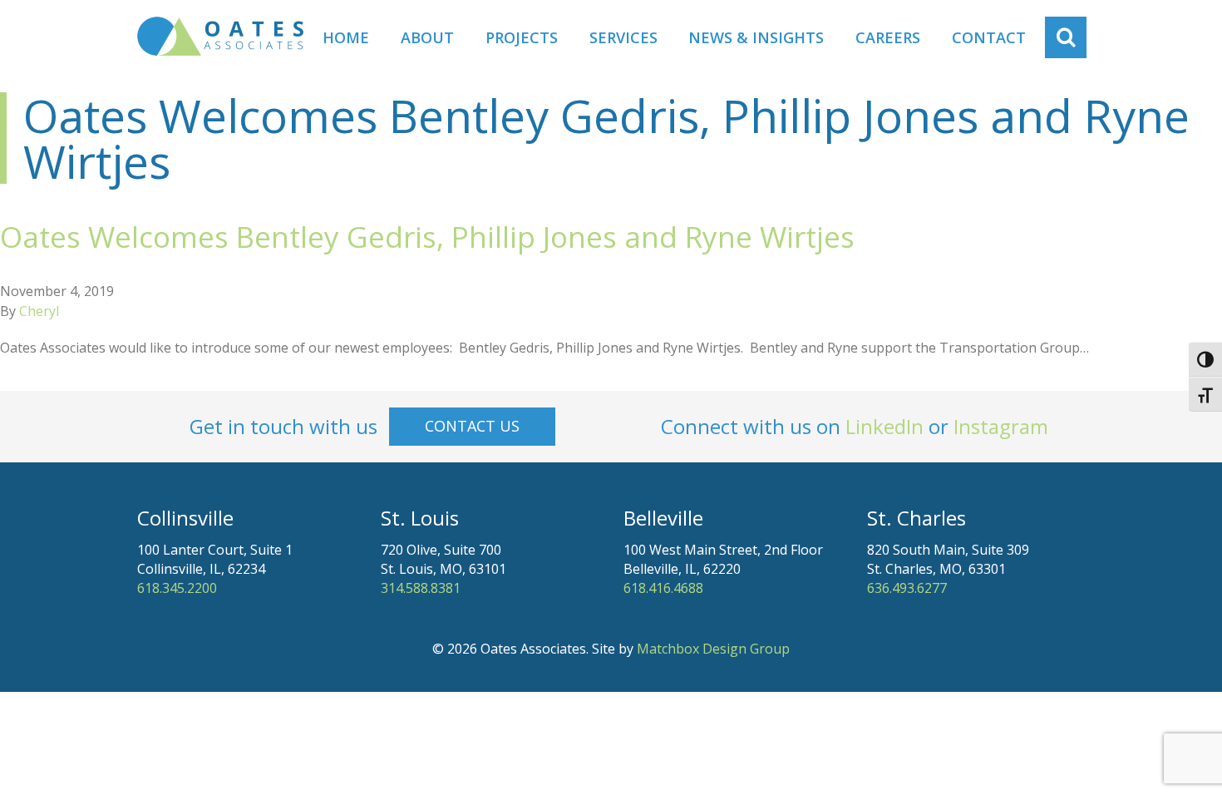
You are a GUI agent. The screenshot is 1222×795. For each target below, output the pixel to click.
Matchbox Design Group (713, 648)
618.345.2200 (177, 588)
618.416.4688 (663, 588)
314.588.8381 (421, 588)
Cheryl (39, 311)
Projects (521, 37)
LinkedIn (884, 426)
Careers (887, 37)
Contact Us (472, 426)
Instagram (1000, 426)
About (427, 37)
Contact (989, 37)
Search (1074, 37)
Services (623, 37)
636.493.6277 (907, 588)
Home (346, 37)
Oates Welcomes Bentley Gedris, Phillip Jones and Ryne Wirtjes (427, 236)
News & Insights (756, 37)
